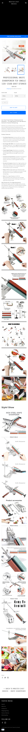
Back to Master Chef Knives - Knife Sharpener (14, 690)
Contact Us (4, 708)
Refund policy (4, 715)
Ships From (4, 92)
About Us (3, 706)
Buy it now (13, 112)
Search (3, 704)
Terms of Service (5, 713)
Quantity (3, 99)
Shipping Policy (5, 710)
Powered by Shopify (16, 727)
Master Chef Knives (14, 3)
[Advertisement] (14, 20)
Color (15, 92)
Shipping (9, 88)
